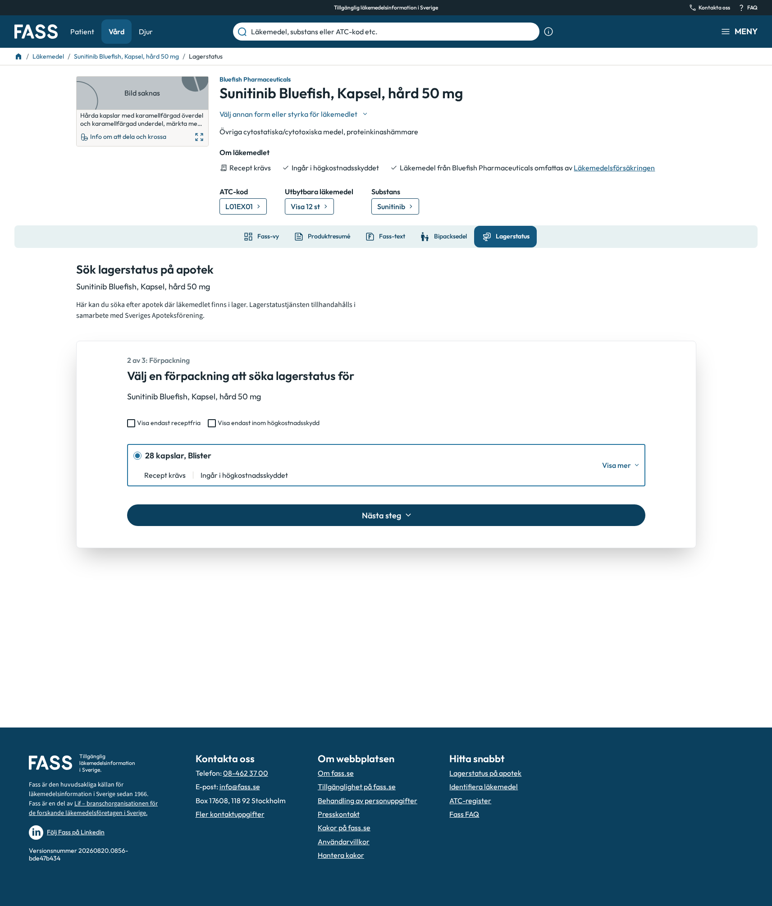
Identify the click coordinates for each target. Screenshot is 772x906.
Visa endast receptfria (169, 423)
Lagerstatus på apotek (485, 773)
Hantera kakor (341, 855)
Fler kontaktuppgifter (230, 814)
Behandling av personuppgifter (367, 800)
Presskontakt (339, 814)
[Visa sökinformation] (548, 32)
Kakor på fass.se (344, 827)
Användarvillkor (344, 841)
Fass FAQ (464, 814)
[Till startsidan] (18, 56)
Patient (82, 31)
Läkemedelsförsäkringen (614, 167)
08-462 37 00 (245, 773)
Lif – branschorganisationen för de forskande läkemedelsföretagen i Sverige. (93, 808)
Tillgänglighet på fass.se (357, 786)
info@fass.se (239, 786)
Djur (146, 31)
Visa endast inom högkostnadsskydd (269, 423)
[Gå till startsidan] (36, 31)
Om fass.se (336, 773)
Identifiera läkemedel (483, 786)
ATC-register (470, 800)
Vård (116, 31)
